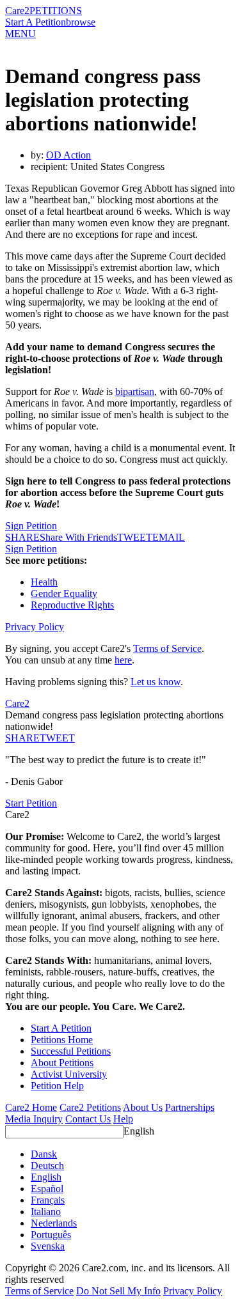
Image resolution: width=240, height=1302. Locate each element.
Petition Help (57, 1085)
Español (47, 1188)
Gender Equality (64, 593)
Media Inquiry (34, 1118)
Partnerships (189, 1107)
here (123, 660)
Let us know (155, 681)
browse (80, 22)
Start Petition (31, 803)
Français (48, 1200)
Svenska (48, 1246)
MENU (20, 33)
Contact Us (88, 1118)
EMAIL (168, 537)
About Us (143, 1107)
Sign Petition (31, 525)
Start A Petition (35, 22)
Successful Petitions (71, 1051)
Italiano (46, 1211)
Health (44, 582)
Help (123, 1118)
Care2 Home (31, 1107)
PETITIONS (55, 10)
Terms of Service (167, 648)
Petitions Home (62, 1039)
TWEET (134, 537)
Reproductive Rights (72, 605)
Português (51, 1234)
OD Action (68, 155)
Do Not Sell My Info (118, 1290)
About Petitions (62, 1062)
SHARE (22, 737)
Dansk (44, 1154)
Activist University (69, 1074)
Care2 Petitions (90, 1107)
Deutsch (47, 1165)
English (139, 1131)
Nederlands (54, 1223)
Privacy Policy (34, 626)
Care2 (17, 10)
